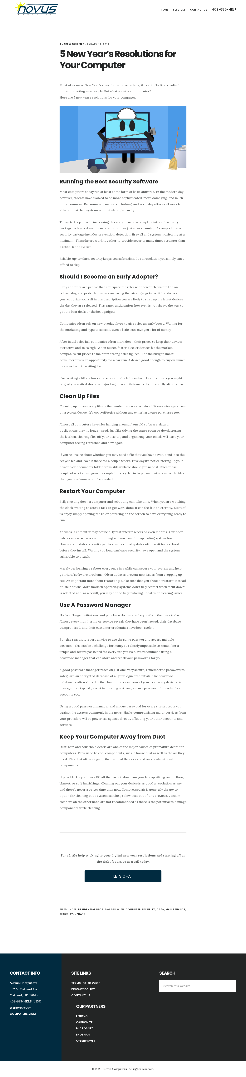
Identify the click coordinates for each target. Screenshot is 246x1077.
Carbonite (84, 1022)
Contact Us (80, 995)
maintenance (175, 909)
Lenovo (82, 1016)
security (66, 914)
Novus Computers (36, 8)
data (160, 909)
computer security (140, 909)
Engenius (83, 1034)
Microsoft (85, 1028)
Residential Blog (91, 909)
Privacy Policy (83, 989)
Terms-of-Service (85, 983)
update (80, 914)
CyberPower (85, 1041)
